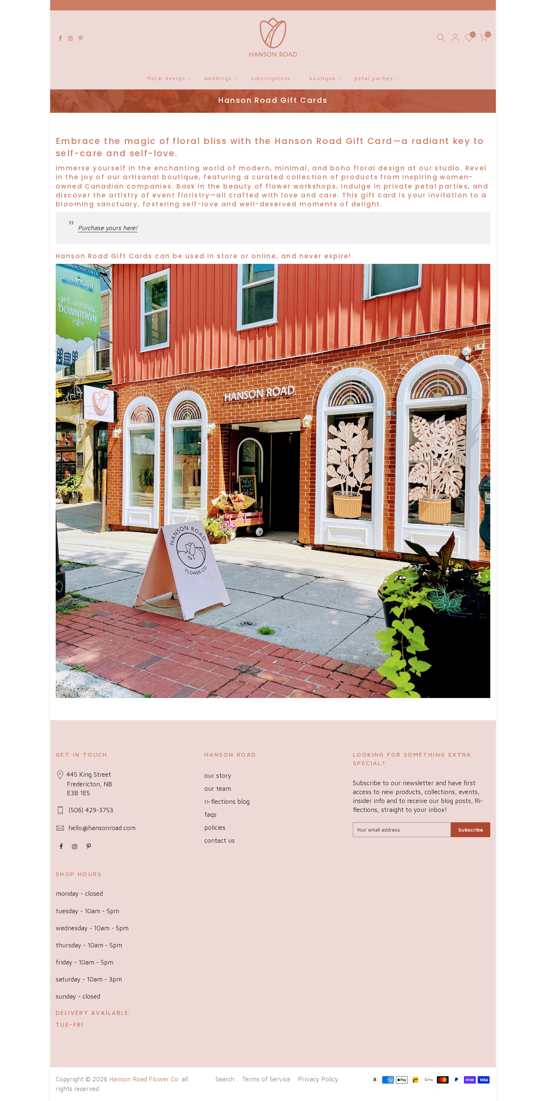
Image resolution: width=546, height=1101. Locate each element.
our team (217, 788)
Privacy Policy (318, 1079)
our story (217, 775)
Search (224, 1079)
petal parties (373, 78)
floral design (166, 78)
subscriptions (271, 78)
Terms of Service (266, 1079)
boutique (322, 78)
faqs (210, 814)
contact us (219, 840)
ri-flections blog (227, 801)
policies (214, 827)
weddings (218, 78)
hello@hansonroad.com (102, 828)
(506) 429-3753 (90, 810)
